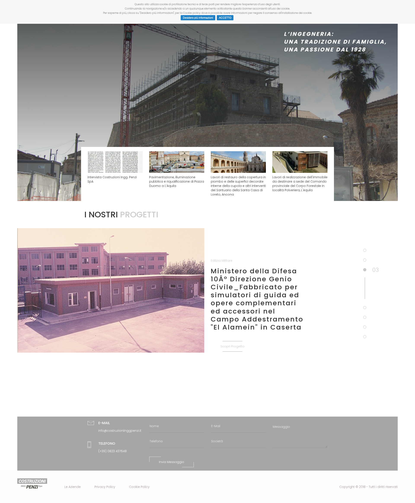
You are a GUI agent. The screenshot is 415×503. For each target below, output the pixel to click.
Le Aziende (72, 487)
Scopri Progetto (232, 346)
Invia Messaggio (171, 462)
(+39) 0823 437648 (112, 451)
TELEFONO (106, 443)
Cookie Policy (139, 487)
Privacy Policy (104, 487)
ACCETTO (225, 17)
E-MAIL (104, 422)
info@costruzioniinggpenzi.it (119, 430)
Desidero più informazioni (198, 17)
